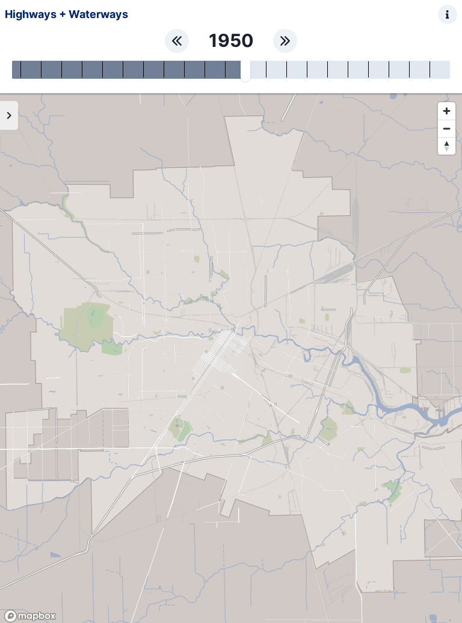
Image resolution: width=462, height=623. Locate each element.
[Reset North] (446, 146)
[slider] (245, 70)
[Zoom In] (446, 111)
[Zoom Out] (446, 128)
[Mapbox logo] (30, 616)
